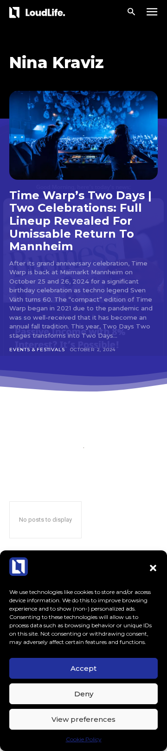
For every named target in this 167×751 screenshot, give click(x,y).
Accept (83, 668)
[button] (153, 568)
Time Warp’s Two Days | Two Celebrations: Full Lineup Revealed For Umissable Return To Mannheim (80, 221)
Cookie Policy (84, 739)
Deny (83, 693)
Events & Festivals (36, 350)
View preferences (83, 719)
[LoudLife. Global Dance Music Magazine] (38, 12)
